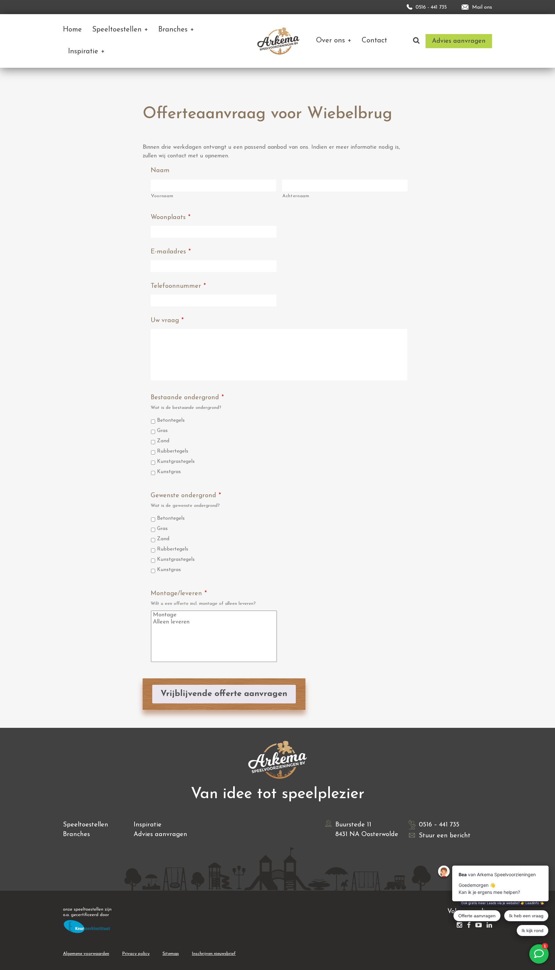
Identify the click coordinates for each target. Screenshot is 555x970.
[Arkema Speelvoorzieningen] (279, 41)
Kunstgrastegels (176, 461)
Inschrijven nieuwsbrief (214, 953)
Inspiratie (148, 825)
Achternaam (295, 196)
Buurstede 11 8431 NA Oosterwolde (366, 830)
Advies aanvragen (160, 834)
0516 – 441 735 (439, 825)
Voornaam (162, 196)
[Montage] (214, 615)
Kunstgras (169, 471)
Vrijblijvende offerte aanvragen (224, 694)
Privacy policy (136, 953)
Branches (76, 834)
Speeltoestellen (85, 825)
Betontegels (171, 420)
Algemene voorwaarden (86, 953)
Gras (162, 430)
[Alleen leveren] (214, 622)
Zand (163, 441)
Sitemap (171, 953)
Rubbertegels (172, 451)
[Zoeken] (416, 41)
